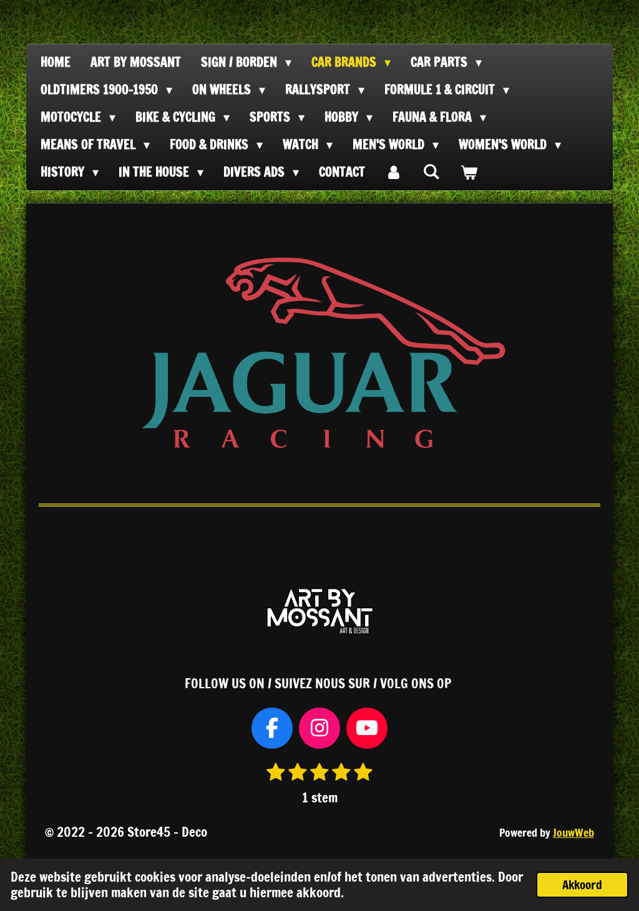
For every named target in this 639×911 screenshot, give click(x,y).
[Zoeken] (431, 171)
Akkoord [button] (582, 884)
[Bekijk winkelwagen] (468, 172)
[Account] (393, 172)
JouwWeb (573, 832)
